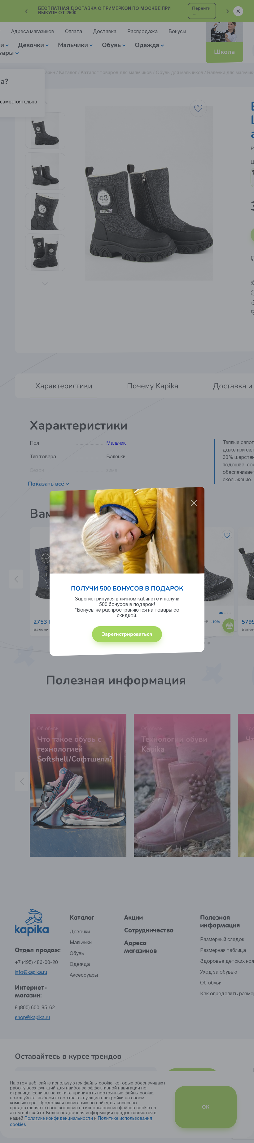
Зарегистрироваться (127, 634)
